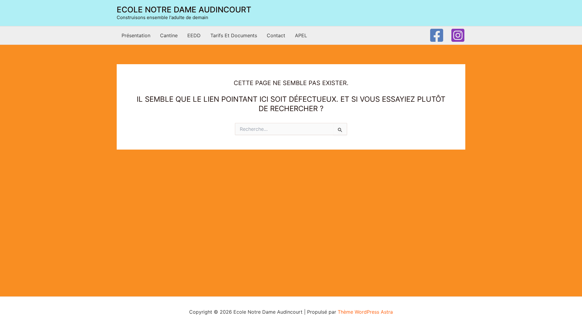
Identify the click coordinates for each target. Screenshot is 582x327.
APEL (301, 35)
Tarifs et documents (233, 35)
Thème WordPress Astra (365, 312)
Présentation (136, 35)
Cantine (169, 35)
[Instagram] (457, 35)
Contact (276, 35)
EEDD (194, 35)
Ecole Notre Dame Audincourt (184, 9)
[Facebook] (436, 35)
